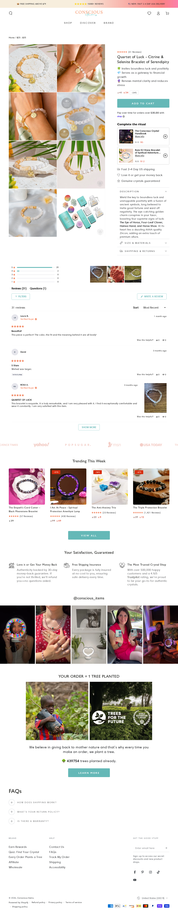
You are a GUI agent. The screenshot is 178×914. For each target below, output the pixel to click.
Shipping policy (19, 906)
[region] (116, 274)
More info (139, 136)
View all (89, 535)
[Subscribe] (167, 848)
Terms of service (74, 902)
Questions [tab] (38, 289)
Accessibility (57, 867)
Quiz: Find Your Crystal (24, 852)
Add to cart (143, 103)
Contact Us (56, 847)
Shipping (55, 862)
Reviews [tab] (19, 289)
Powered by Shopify (18, 902)
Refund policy (38, 902)
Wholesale (15, 867)
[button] (10, 13)
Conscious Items (25, 898)
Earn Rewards (18, 847)
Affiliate (14, 862)
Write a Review (154, 297)
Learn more (89, 772)
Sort (136, 307)
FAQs (52, 852)
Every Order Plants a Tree (25, 857)
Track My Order (59, 857)
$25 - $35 (21, 37)
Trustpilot (133, 577)
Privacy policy (55, 902)
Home (12, 37)
